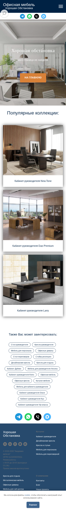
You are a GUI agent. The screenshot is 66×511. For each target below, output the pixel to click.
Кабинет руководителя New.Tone (33, 401)
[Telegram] (22, 16)
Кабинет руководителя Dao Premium (33, 466)
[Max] (43, 16)
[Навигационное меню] (61, 6)
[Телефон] (36, 16)
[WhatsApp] (29, 16)
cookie (27, 495)
